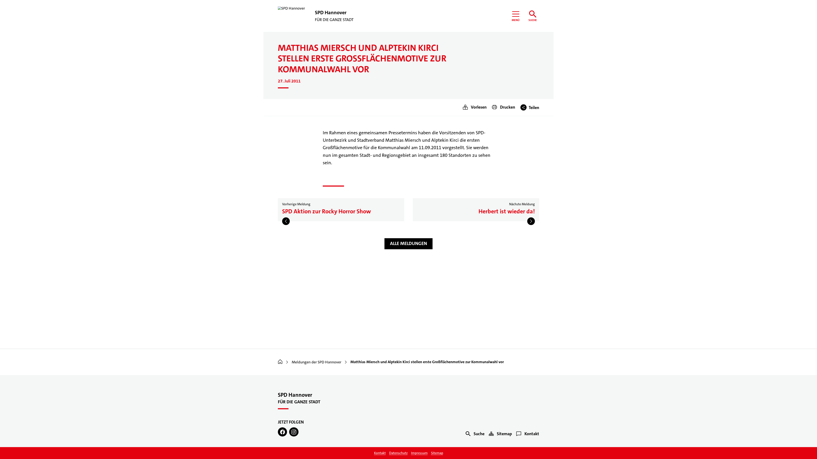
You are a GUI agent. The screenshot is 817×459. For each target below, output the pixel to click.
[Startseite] (280, 362)
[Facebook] (282, 431)
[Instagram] (293, 431)
